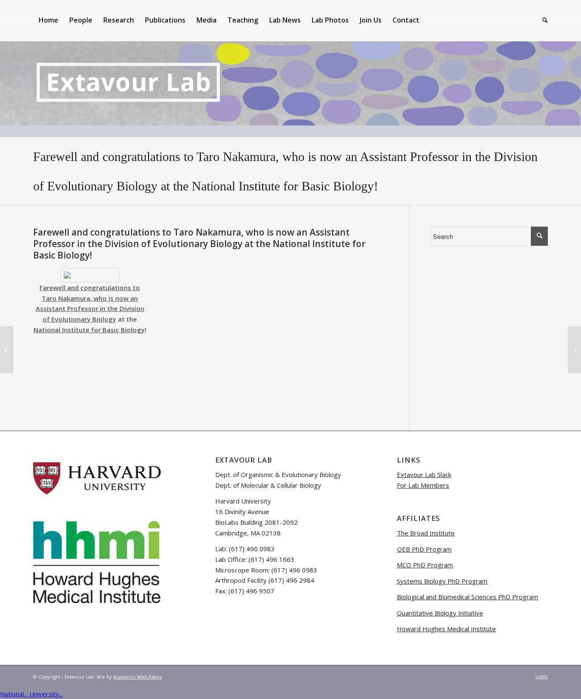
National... (14, 694)
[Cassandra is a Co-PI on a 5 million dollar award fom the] (6, 349)
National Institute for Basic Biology (283, 186)
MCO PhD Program (425, 565)
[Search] (542, 20)
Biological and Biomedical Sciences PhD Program (467, 597)
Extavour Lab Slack (424, 474)
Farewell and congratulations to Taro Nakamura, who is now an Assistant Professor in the (263, 157)
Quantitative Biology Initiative (440, 613)
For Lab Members (423, 485)
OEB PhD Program (424, 549)
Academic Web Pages (137, 676)
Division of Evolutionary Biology (173, 244)
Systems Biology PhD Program (442, 581)
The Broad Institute (426, 533)
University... (46, 694)
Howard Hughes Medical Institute (446, 628)
